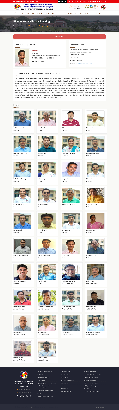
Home (15, 26)
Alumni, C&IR (88, 13)
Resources (99, 13)
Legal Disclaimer (100, 407)
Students (39, 13)
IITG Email (84, 1)
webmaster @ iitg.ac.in (53, 407)
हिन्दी (78, 1)
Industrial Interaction (74, 13)
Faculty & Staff (50, 13)
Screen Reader (92, 1)
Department (22, 26)
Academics (30, 13)
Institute (21, 13)
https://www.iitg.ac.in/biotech (84, 64)
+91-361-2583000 (24, 389)
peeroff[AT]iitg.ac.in (25, 392)
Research (61, 13)
